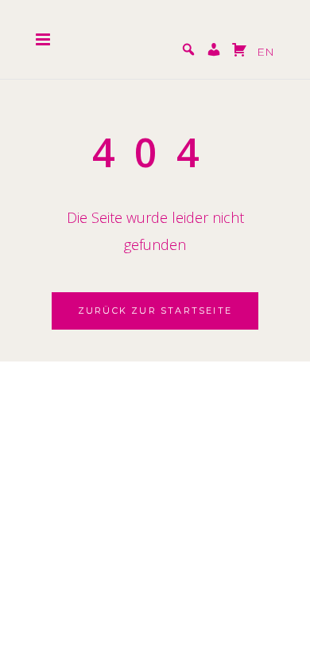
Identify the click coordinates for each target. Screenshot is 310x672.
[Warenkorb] (239, 51)
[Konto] (214, 51)
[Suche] (188, 51)
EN (265, 52)
